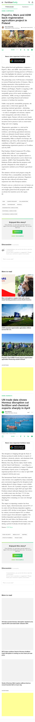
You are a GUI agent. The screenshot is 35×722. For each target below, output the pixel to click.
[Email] (32, 50)
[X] (24, 50)
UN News (10, 527)
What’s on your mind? (8, 259)
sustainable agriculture (9, 214)
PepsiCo (19, 204)
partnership (11, 204)
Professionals (10, 7)
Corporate (10, 11)
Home (3, 11)
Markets (9, 395)
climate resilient (12, 201)
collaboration (23, 201)
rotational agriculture (9, 211)
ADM (3, 201)
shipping (24, 534)
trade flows (18, 537)
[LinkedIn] (28, 50)
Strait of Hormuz (7, 537)
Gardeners (25, 7)
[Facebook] (20, 50)
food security (6, 534)
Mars (3, 204)
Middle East (16, 534)
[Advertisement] (17, 379)
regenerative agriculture (10, 207)
